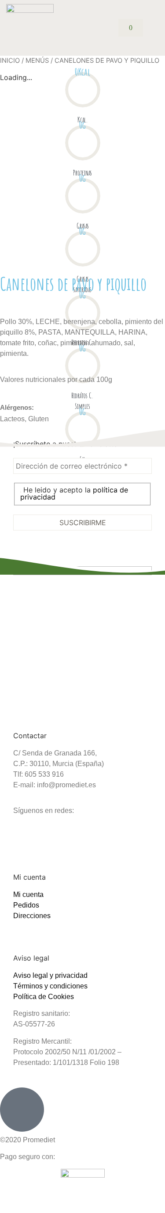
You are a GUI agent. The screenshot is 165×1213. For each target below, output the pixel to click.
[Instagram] (24, 833)
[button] (152, 28)
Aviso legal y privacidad (50, 975)
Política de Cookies (43, 996)
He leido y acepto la (74, 493)
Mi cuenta (28, 894)
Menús (37, 61)
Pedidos (26, 905)
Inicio (10, 61)
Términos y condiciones (50, 986)
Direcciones (32, 915)
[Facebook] (48, 833)
